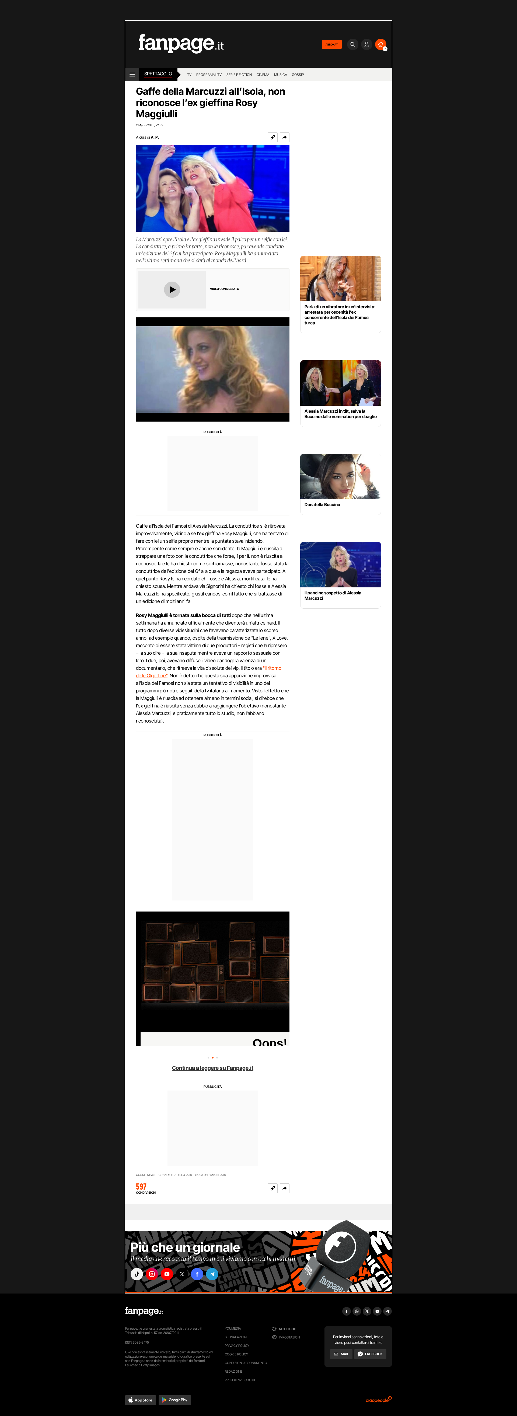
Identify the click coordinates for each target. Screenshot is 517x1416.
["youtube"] (167, 1274)
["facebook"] (197, 1274)
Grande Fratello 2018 (175, 1174)
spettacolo (158, 73)
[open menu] (132, 74)
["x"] (182, 1274)
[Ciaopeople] (379, 1401)
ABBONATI (332, 44)
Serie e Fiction (239, 74)
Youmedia (233, 1328)
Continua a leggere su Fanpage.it (212, 1068)
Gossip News (145, 1174)
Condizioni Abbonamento (246, 1363)
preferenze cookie (240, 1380)
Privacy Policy (237, 1346)
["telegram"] (212, 1274)
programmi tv (209, 74)
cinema (263, 74)
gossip (298, 74)
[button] (284, 137)
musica (280, 74)
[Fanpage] (144, 1311)
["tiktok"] (137, 1274)
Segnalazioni (236, 1337)
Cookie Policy (236, 1354)
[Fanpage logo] (174, 44)
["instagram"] (152, 1274)
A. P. (155, 137)
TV (189, 74)
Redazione (233, 1371)
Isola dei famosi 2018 (210, 1174)
